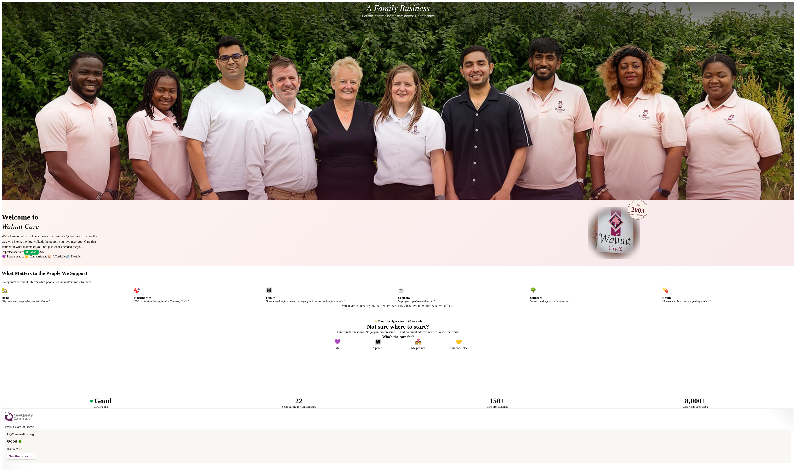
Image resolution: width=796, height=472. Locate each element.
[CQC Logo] (19, 420)
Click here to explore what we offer (427, 305)
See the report (19, 456)
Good (33, 252)
